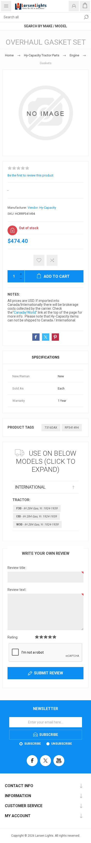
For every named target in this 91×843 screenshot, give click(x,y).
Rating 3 (45, 637)
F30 (37, 508)
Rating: (13, 637)
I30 (36, 516)
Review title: (17, 568)
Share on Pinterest (55, 337)
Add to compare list (52, 260)
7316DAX (51, 427)
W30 (37, 524)
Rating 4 (50, 637)
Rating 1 (37, 637)
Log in (74, 6)
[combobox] (40, 17)
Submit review (48, 673)
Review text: (17, 590)
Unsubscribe (61, 743)
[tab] (45, 357)
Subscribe (32, 743)
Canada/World (25, 312)
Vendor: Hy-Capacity (42, 207)
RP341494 (72, 427)
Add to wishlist (38, 260)
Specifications (45, 357)
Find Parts (86, 17)
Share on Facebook (36, 337)
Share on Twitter (45, 337)
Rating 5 (54, 637)
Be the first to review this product (30, 175)
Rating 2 (41, 637)
